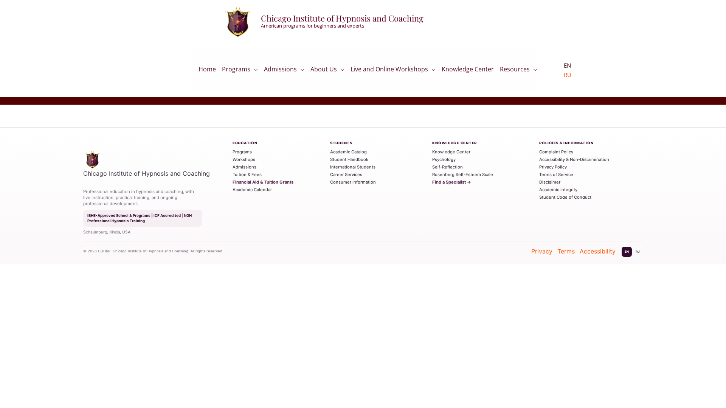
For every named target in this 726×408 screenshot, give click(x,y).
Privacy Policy (553, 167)
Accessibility (598, 251)
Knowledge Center (468, 71)
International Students (352, 167)
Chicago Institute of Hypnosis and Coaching (342, 18)
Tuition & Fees (247, 174)
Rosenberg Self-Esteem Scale (462, 174)
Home (207, 71)
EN (627, 251)
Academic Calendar (252, 189)
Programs (236, 70)
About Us (323, 70)
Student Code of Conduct (565, 197)
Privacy (541, 251)
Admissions (280, 70)
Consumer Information (353, 182)
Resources (515, 70)
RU (567, 75)
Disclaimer (549, 182)
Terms (566, 251)
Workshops (244, 159)
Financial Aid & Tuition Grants (263, 182)
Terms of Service (556, 174)
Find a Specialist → (451, 182)
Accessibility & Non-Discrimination (574, 159)
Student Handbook (349, 159)
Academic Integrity (558, 189)
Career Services (346, 174)
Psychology (444, 159)
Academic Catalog (348, 152)
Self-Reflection (447, 167)
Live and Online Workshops (389, 70)
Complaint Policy (556, 152)
